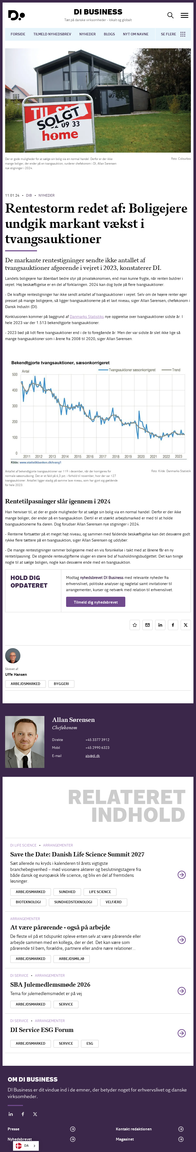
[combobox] (26, 1146)
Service (66, 1004)
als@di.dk (92, 756)
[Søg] (170, 15)
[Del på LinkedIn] (160, 625)
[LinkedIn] (11, 1115)
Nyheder (87, 34)
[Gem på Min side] (135, 625)
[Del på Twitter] (186, 625)
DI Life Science (23, 845)
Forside (18, 34)
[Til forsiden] (17, 15)
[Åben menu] (184, 15)
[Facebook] (23, 1115)
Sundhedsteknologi (73, 902)
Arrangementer (58, 845)
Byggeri (61, 684)
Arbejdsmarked (25, 684)
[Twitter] (35, 1115)
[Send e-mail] (147, 625)
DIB (29, 195)
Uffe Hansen (16, 674)
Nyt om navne (136, 34)
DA (26, 1146)
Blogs (109, 34)
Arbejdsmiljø (71, 959)
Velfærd (114, 902)
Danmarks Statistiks (87, 316)
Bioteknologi (28, 902)
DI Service (19, 975)
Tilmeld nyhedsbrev (52, 34)
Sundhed (67, 892)
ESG (90, 1044)
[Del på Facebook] (173, 625)
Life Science (100, 892)
